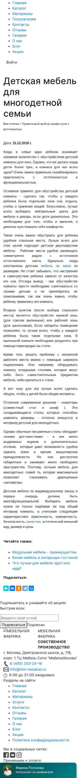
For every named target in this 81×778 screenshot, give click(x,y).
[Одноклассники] (18, 588)
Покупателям (24, 19)
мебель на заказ (54, 266)
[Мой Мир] (31, 588)
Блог (16, 46)
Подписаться (13, 624)
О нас (17, 40)
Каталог (19, 8)
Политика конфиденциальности (40, 740)
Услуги (18, 702)
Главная (19, 2)
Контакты (20, 24)
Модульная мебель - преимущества (44, 552)
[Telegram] (25, 588)
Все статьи (11, 123)
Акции (18, 51)
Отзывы (19, 30)
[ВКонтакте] (12, 588)
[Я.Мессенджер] (6, 588)
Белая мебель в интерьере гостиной (45, 557)
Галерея (19, 35)
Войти (11, 62)
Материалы (22, 13)
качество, (33, 521)
